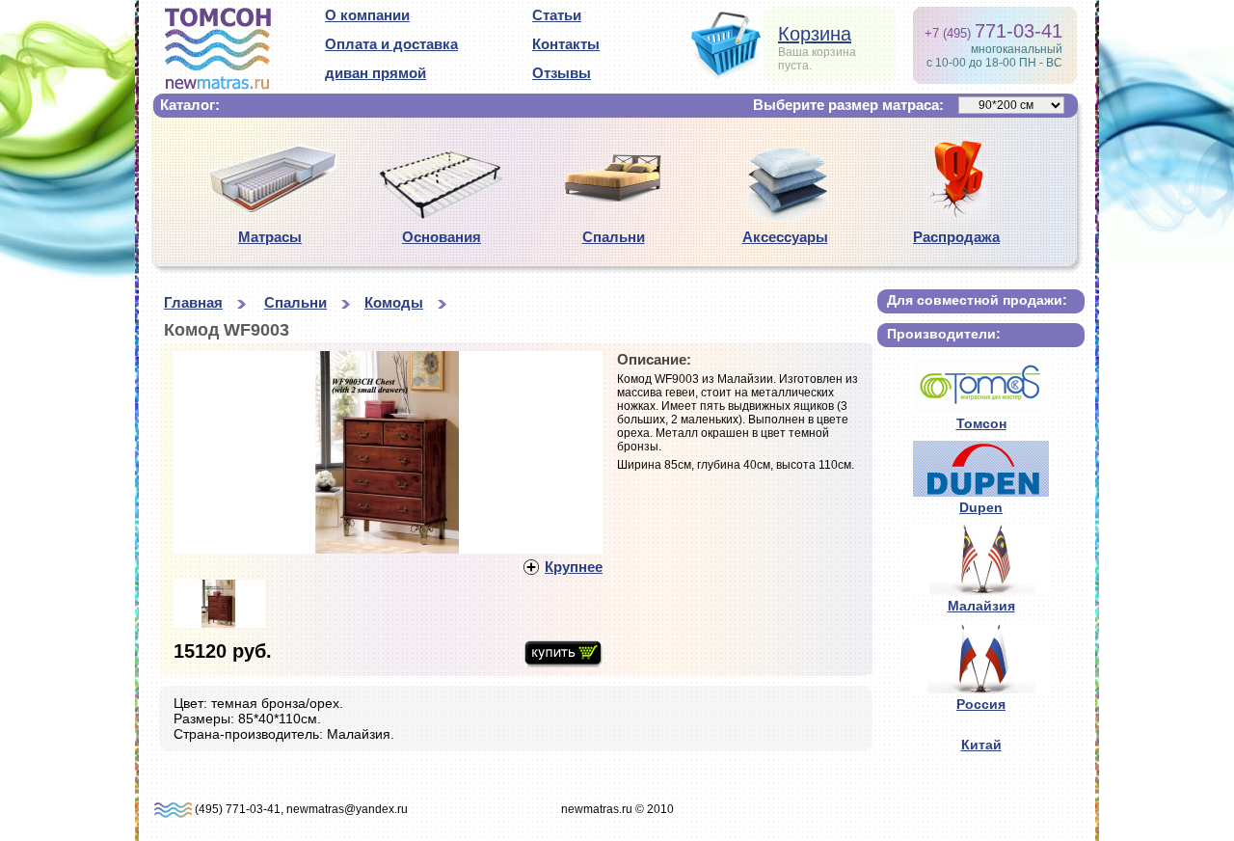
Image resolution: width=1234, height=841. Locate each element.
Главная (193, 302)
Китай (981, 744)
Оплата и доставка (391, 44)
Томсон (981, 423)
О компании (367, 15)
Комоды (393, 302)
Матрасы (270, 237)
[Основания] (441, 214)
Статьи (556, 15)
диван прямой (375, 73)
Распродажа (956, 237)
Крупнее (574, 566)
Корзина (814, 33)
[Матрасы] (270, 211)
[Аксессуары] (785, 215)
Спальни (613, 237)
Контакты (566, 44)
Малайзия (981, 605)
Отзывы (561, 73)
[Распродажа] (957, 219)
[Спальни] (613, 207)
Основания (441, 237)
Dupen (981, 507)
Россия (981, 704)
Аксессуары (785, 237)
